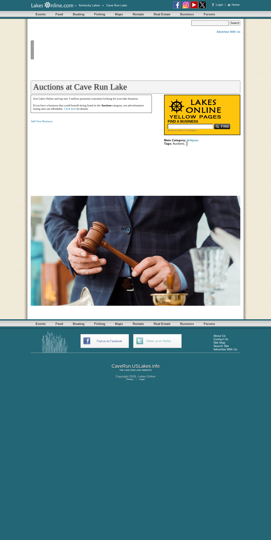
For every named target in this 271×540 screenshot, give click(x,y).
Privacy (129, 379)
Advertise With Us (228, 31)
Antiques (192, 140)
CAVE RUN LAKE (132, 370)
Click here (70, 108)
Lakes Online (146, 376)
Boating (78, 14)
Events (41, 14)
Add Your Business (42, 121)
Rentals (138, 14)
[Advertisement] (111, 49)
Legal (142, 379)
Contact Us (220, 339)
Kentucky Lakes (89, 5)
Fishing (99, 14)
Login (219, 4)
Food (59, 14)
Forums (209, 14)
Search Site (221, 346)
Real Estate (162, 14)
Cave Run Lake (116, 5)
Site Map (219, 342)
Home (236, 4)
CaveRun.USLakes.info (136, 366)
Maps (119, 14)
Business (187, 14)
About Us (219, 335)
